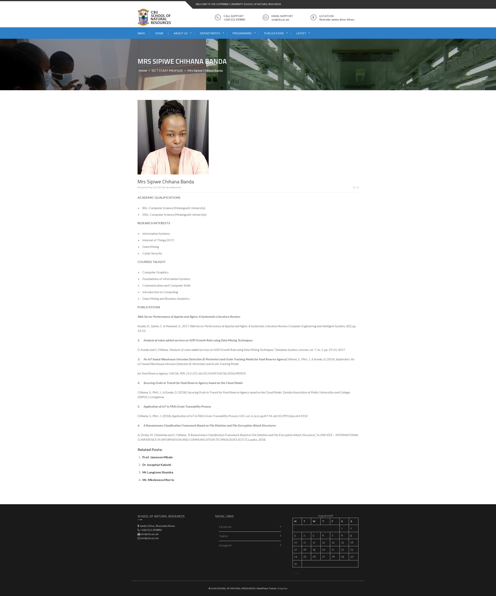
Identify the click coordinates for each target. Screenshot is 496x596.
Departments (210, 33)
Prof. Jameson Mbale (157, 457)
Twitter (223, 536)
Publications (274, 33)
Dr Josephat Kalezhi (156, 464)
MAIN (141, 33)
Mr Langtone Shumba (157, 472)
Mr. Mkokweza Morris (158, 480)
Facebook (225, 527)
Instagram (225, 545)
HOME (159, 33)
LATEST (301, 33)
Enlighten (282, 588)
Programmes (242, 33)
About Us (181, 33)
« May (296, 573)
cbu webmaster (173, 187)
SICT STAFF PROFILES (167, 70)
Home (143, 70)
